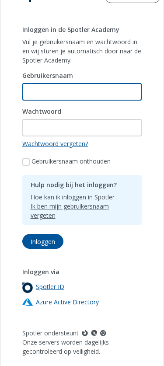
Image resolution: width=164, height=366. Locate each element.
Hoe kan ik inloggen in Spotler (73, 197)
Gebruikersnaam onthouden (71, 161)
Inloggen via (40, 272)
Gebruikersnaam (47, 75)
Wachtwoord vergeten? (55, 143)
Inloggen (43, 241)
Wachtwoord (41, 111)
